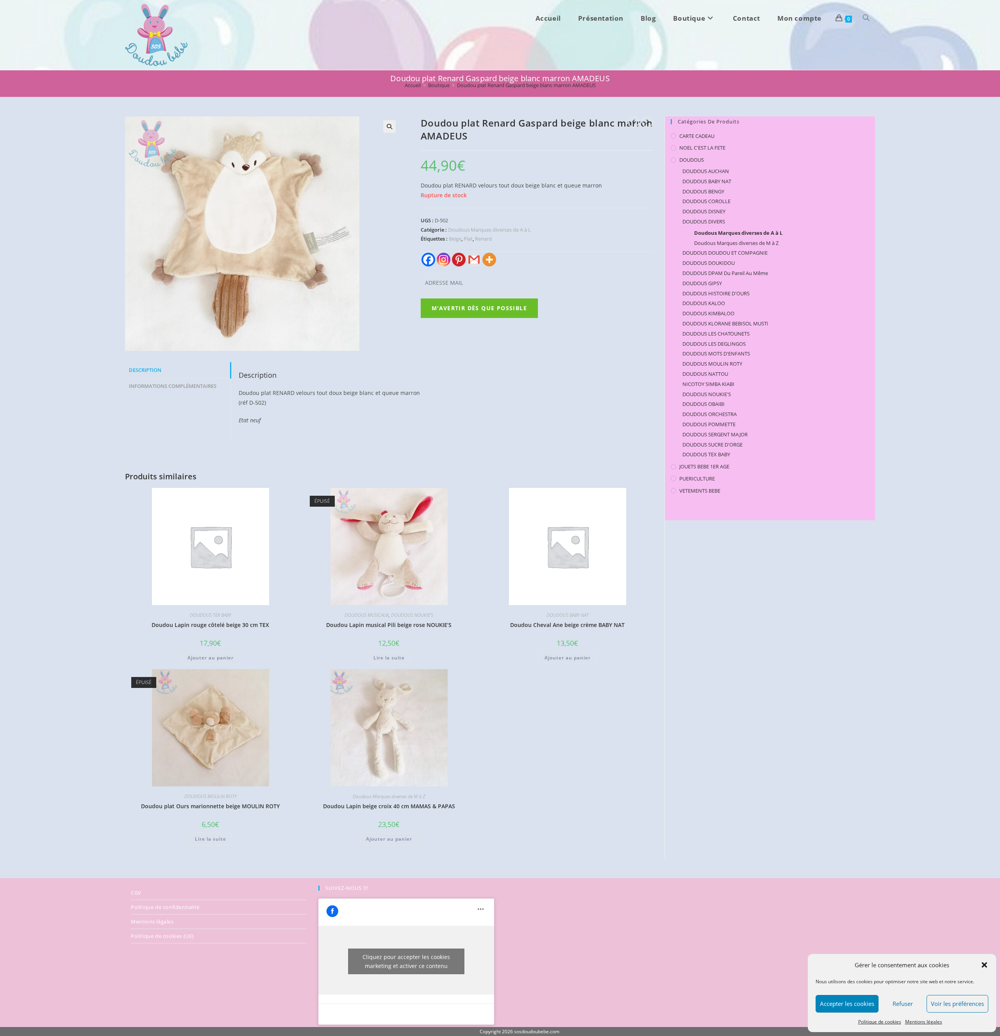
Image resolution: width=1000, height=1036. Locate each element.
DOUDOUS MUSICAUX (367, 615)
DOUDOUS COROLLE (706, 201)
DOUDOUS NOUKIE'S (412, 615)
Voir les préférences (957, 1003)
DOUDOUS (691, 159)
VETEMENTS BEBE (699, 490)
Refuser (903, 1003)
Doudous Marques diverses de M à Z (389, 796)
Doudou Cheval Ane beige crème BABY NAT (567, 625)
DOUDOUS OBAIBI (703, 403)
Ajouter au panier (211, 657)
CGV (136, 892)
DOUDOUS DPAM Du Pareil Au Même (725, 273)
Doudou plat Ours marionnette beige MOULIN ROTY (210, 806)
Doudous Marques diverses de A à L (489, 229)
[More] (489, 259)
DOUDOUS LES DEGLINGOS (714, 343)
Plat (468, 238)
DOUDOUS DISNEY (703, 211)
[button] (984, 965)
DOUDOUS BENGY (703, 191)
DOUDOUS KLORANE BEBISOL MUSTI (725, 323)
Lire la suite (389, 657)
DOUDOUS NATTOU (705, 373)
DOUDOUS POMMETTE (709, 424)
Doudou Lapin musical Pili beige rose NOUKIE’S (389, 625)
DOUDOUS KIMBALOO (708, 313)
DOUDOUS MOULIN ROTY (210, 796)
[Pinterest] (459, 259)
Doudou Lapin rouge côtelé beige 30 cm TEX (210, 625)
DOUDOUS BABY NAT (567, 615)
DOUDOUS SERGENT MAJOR (715, 434)
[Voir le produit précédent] (633, 121)
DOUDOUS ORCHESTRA (709, 414)
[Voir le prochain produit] (647, 121)
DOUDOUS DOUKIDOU (708, 262)
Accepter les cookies (847, 1003)
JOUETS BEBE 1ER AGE (704, 466)
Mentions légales (923, 1021)
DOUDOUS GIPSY (702, 283)
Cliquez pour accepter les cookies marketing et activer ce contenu (406, 961)
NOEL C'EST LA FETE (702, 147)
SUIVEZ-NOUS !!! (346, 887)
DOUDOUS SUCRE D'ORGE (712, 444)
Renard (483, 238)
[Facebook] (428, 259)
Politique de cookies (879, 1021)
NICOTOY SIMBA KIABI (708, 384)
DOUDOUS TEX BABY (210, 615)
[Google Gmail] (474, 259)
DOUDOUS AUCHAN (705, 171)
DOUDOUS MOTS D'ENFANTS (716, 353)
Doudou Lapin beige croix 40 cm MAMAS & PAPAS (389, 806)
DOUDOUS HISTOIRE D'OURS (716, 293)
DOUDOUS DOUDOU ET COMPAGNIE (725, 252)
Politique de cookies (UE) (162, 936)
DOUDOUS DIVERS (703, 221)
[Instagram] (443, 259)
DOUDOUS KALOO (703, 303)
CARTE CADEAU (696, 135)
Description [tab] (145, 370)
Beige (455, 238)
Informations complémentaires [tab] (172, 386)
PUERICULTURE (697, 478)
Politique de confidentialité (165, 907)
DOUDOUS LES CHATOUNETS (716, 333)
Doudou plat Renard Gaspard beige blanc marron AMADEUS (526, 85)
